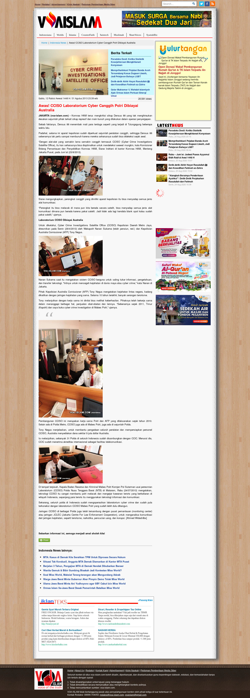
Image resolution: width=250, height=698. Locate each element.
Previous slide (201, 59)
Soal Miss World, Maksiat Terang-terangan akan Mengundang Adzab (81, 574)
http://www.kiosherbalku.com (54, 644)
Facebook (207, 4)
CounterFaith (88, 35)
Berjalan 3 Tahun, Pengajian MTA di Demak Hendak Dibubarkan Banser (83, 566)
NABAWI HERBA (107, 630)
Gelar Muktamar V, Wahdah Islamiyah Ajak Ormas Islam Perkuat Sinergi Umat (130, 92)
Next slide (205, 59)
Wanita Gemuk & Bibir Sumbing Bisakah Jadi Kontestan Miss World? (82, 570)
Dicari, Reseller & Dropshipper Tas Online (119, 609)
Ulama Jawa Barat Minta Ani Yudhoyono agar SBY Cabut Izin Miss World (84, 583)
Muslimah (119, 35)
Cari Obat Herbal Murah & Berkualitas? (62, 630)
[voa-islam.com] (70, 21)
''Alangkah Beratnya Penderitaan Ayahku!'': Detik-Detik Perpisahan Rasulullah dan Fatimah (186, 178)
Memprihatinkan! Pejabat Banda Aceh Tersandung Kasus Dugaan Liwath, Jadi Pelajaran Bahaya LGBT (130, 73)
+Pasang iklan (145, 600)
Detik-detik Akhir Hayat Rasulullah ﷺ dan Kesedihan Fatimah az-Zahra (130, 83)
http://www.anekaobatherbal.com (112, 644)
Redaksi (46, 4)
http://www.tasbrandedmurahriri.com (114, 624)
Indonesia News (58, 42)
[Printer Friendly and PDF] (44, 539)
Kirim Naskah (73, 4)
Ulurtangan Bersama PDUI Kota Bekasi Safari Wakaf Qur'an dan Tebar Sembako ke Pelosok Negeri (182, 70)
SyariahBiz (151, 35)
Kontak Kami (102, 670)
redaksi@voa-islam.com (112, 695)
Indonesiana (45, 35)
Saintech (104, 35)
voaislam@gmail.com (135, 695)
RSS (213, 4)
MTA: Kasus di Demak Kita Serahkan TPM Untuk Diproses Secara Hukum (84, 557)
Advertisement (58, 4)
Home (37, 4)
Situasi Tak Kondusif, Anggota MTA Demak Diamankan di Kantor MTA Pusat (86, 561)
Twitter (201, 4)
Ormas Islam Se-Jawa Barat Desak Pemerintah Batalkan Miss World (81, 588)
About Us (79, 670)
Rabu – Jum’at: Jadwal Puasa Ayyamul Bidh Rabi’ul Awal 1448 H (189, 156)
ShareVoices (135, 35)
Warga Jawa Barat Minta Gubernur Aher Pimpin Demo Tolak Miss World (83, 579)
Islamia (72, 35)
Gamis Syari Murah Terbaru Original (60, 609)
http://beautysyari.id (50, 624)
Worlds (60, 35)
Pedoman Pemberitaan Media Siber (98, 4)
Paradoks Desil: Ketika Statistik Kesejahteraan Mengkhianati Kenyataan (127, 62)
